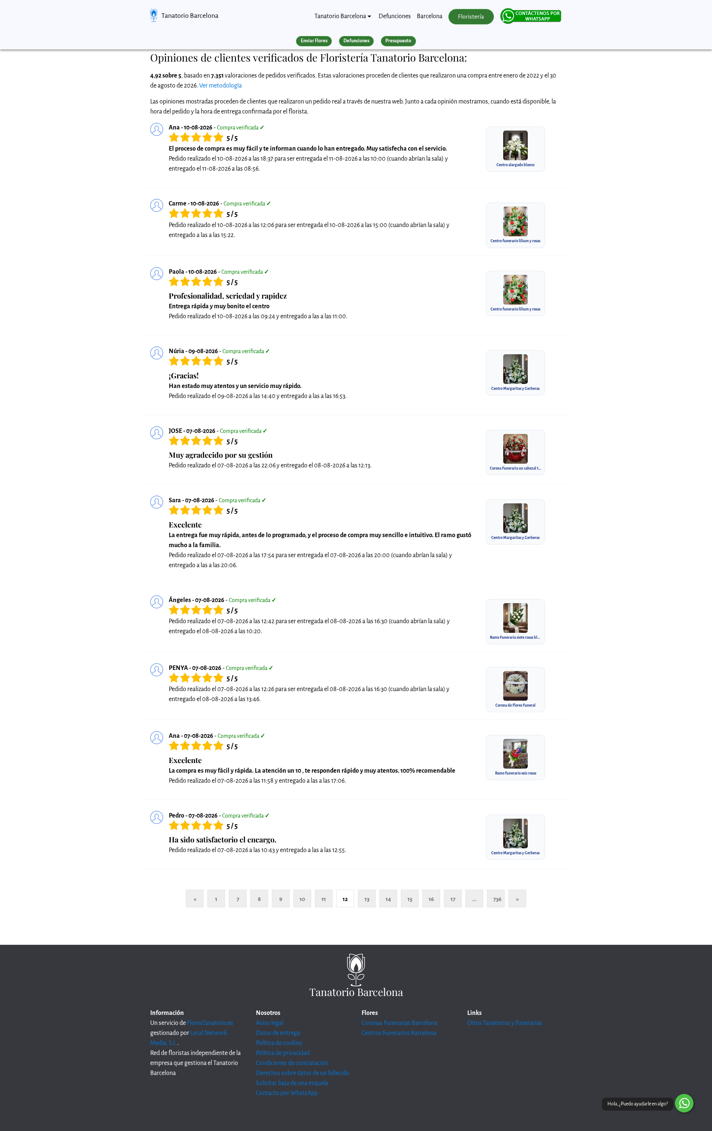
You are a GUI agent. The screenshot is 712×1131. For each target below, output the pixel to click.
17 (453, 899)
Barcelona (429, 16)
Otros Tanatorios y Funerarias (504, 1023)
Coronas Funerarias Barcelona (399, 1023)
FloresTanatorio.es (210, 1023)
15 (410, 899)
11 (324, 899)
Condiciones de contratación (292, 1063)
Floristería (471, 16)
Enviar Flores (314, 40)
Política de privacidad (283, 1053)
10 (302, 899)
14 (388, 899)
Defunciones (395, 16)
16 (431, 899)
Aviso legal (269, 1023)
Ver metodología (220, 85)
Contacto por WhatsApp (287, 1093)
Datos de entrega (278, 1033)
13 (367, 899)
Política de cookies (279, 1043)
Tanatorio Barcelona (189, 15)
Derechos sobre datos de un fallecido (302, 1073)
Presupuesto (398, 40)
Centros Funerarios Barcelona (399, 1033)
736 (497, 899)
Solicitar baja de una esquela (292, 1083)
